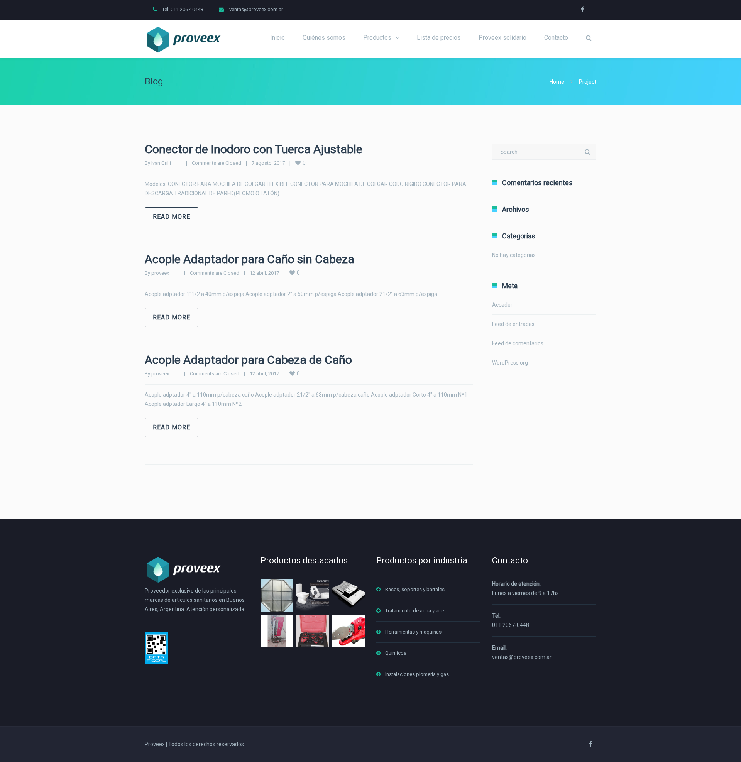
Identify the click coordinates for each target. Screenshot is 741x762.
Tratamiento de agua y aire (414, 610)
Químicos (395, 653)
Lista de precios (439, 37)
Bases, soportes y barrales (415, 589)
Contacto (556, 37)
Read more (171, 216)
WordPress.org (510, 363)
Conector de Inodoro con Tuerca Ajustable (253, 149)
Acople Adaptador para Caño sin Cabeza (249, 259)
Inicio (277, 37)
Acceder (502, 305)
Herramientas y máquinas (413, 632)
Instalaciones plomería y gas (417, 674)
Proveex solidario (502, 37)
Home (557, 82)
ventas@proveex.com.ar (256, 9)
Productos (377, 37)
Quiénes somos (324, 37)
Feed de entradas (513, 324)
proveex (160, 273)
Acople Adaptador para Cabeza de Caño (248, 360)
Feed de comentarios (517, 343)
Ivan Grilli (161, 163)
